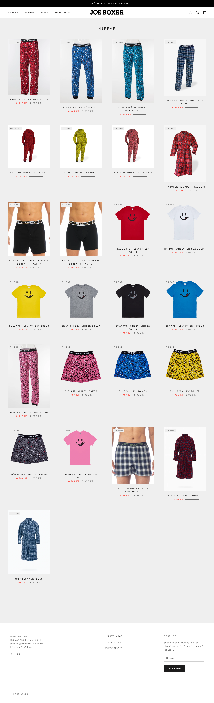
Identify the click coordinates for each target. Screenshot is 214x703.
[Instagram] (18, 654)
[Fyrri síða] (97, 606)
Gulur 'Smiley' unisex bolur (29, 326)
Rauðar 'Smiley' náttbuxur (29, 99)
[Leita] (197, 12)
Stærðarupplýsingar (114, 647)
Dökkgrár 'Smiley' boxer (29, 474)
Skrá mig (174, 668)
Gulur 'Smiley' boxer (185, 391)
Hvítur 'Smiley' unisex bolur (185, 249)
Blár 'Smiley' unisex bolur (185, 326)
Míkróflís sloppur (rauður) (184, 187)
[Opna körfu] (204, 12)
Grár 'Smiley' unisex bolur (81, 326)
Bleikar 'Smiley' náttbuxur (29, 412)
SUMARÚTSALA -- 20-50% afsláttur (107, 3)
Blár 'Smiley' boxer (133, 391)
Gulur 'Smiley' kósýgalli (81, 172)
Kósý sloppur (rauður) (185, 495)
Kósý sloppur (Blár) (29, 579)
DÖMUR (30, 12)
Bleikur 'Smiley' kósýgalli (133, 172)
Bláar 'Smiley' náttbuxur (81, 107)
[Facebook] (11, 654)
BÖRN (45, 12)
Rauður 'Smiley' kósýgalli (29, 172)
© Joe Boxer (20, 694)
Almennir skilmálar (114, 642)
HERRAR (13, 12)
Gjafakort (63, 12)
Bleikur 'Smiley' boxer (81, 391)
